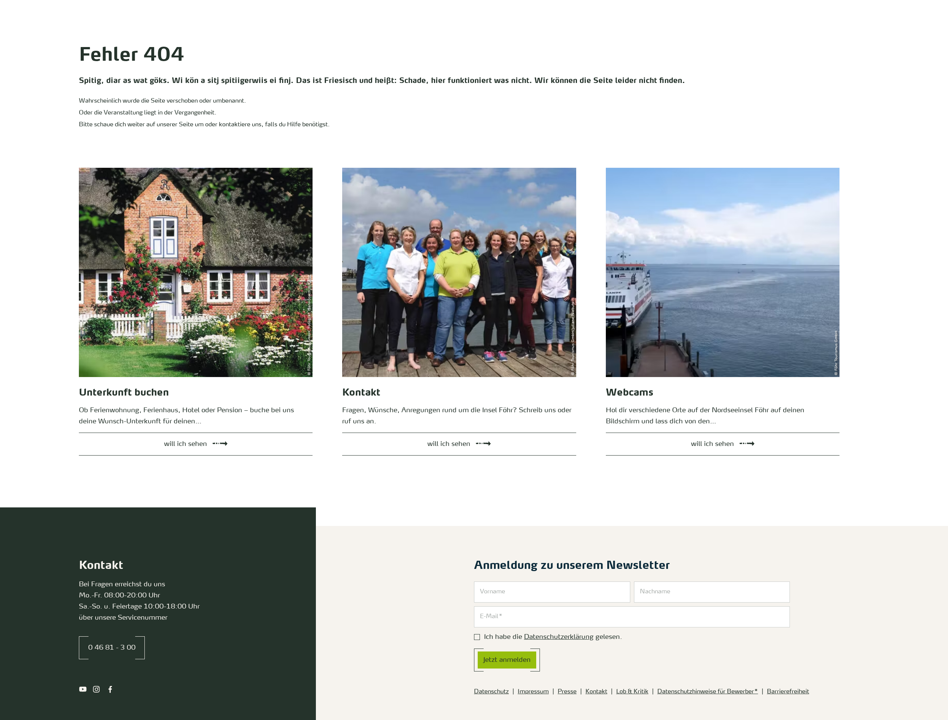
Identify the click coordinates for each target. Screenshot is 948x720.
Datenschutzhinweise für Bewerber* (707, 692)
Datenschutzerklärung (559, 637)
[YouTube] (83, 689)
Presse (567, 692)
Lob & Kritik (632, 692)
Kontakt (596, 692)
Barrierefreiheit (788, 692)
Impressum (533, 692)
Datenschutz (491, 692)
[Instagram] (96, 689)
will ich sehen (89, 170)
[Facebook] (110, 689)
